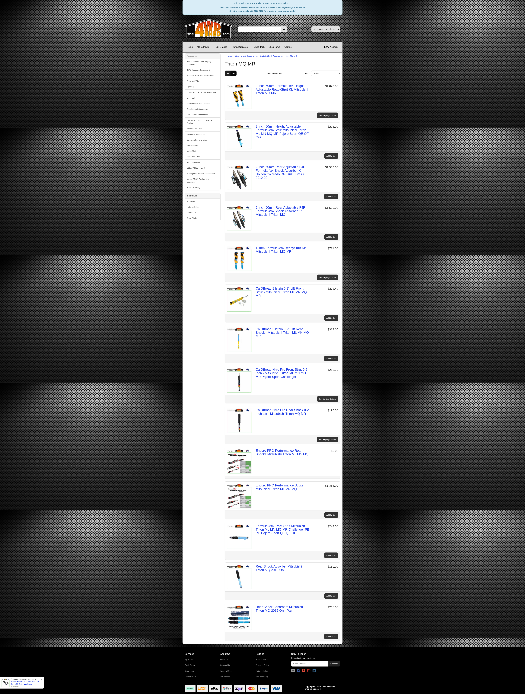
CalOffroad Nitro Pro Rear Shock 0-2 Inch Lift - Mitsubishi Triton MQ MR (282, 411)
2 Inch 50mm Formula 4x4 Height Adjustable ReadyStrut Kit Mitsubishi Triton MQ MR (282, 89)
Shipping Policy (262, 665)
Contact (288, 47)
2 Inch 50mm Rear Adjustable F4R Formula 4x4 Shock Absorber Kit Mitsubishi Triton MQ (280, 211)
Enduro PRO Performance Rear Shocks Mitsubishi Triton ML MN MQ (282, 452)
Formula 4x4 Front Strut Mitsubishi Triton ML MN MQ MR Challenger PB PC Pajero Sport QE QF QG (282, 529)
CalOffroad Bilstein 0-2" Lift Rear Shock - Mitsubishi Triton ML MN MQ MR (282, 332)
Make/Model (203, 47)
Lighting (190, 87)
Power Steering (193, 187)
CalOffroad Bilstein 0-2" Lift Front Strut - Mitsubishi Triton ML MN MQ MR (281, 292)
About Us (191, 201)
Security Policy (262, 677)
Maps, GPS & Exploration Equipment (198, 180)
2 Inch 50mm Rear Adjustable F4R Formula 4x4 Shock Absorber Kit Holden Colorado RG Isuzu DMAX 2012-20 (280, 172)
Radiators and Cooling (196, 134)
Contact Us (191, 212)
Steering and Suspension (197, 109)
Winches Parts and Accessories (200, 75)
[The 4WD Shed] (208, 28)
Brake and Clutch (194, 129)
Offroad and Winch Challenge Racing (199, 121)
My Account (190, 659)
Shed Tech (259, 47)
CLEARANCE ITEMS (196, 168)
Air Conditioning (193, 162)
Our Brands (221, 47)
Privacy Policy (262, 659)
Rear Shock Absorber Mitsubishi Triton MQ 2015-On (279, 568)
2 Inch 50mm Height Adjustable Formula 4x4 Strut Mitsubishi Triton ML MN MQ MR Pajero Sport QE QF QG (282, 132)
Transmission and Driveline (198, 103)
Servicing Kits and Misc (197, 140)
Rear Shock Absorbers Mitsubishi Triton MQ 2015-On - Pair (280, 608)
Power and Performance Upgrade (201, 92)
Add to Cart (331, 156)
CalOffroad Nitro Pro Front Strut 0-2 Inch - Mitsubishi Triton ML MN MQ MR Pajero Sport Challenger (281, 373)
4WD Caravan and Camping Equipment (199, 62)
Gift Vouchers (192, 145)
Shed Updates (240, 47)
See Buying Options (327, 115)
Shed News (274, 47)
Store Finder (192, 218)
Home (190, 47)
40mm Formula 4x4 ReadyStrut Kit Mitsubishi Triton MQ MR (281, 249)
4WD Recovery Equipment (198, 70)
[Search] (284, 29)
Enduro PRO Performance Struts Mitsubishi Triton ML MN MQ (279, 487)
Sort (306, 73)
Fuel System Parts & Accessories (201, 173)
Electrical (191, 98)
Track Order (190, 665)
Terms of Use (226, 671)
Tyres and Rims (193, 157)
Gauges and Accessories (197, 115)
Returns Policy (193, 207)
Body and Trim (193, 81)
